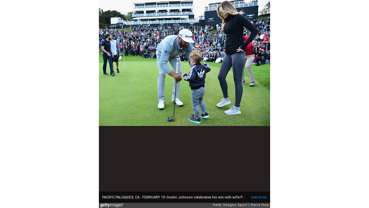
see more (259, 197)
